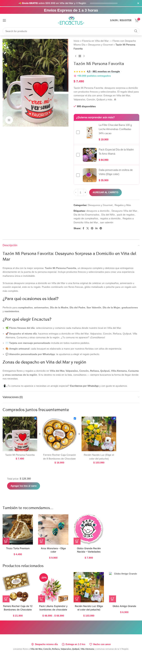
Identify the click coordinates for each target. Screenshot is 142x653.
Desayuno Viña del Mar (124, 210)
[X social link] (87, 228)
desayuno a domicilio (97, 210)
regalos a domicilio (110, 218)
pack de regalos (125, 214)
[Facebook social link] (83, 228)
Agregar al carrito (105, 192)
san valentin (106, 222)
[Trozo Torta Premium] (18, 529)
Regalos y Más (123, 205)
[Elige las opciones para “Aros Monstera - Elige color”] (41, 541)
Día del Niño (108, 214)
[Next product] (84, 56)
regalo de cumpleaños (86, 218)
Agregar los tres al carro (24, 486)
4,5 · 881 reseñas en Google (103, 71)
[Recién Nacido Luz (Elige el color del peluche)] (89, 587)
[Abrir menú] (4, 20)
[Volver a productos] (80, 56)
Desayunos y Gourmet (100, 44)
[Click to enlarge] (9, 120)
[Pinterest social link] (92, 228)
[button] (6, 541)
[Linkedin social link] (96, 228)
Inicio (76, 40)
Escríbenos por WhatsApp (84, 385)
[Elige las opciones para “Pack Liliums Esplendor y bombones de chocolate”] (41, 598)
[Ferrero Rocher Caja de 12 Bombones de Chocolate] (18, 587)
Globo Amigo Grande (124, 606)
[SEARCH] (135, 31)
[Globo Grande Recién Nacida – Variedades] (89, 529)
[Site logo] (71, 20)
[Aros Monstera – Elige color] (53, 529)
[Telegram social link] (101, 228)
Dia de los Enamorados (86, 214)
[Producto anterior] (76, 56)
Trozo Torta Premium (18, 548)
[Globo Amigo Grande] (124, 587)
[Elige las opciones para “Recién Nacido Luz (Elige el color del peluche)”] (77, 598)
